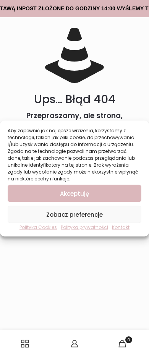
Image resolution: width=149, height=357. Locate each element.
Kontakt (121, 227)
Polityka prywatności (84, 227)
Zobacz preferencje (74, 214)
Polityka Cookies (38, 227)
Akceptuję (74, 193)
